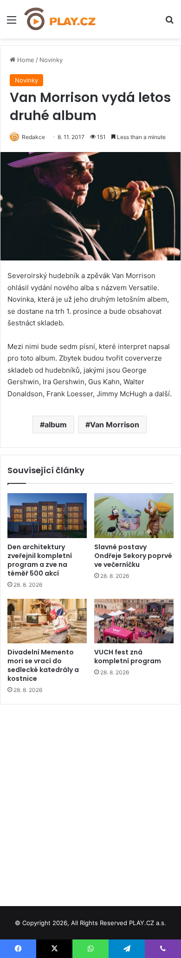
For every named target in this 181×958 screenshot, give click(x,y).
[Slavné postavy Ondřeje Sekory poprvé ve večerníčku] (134, 515)
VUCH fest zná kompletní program (127, 656)
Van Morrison (114, 424)
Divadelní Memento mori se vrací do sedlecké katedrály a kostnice (43, 665)
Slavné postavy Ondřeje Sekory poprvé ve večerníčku (133, 555)
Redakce (33, 136)
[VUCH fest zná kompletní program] (134, 621)
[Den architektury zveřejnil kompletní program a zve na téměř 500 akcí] (47, 515)
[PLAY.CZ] (60, 19)
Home (24, 59)
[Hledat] (169, 23)
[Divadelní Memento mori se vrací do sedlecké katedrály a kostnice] (47, 621)
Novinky (51, 59)
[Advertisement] (90, 801)
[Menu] (11, 23)
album (56, 424)
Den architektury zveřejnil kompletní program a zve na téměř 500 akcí (39, 560)
